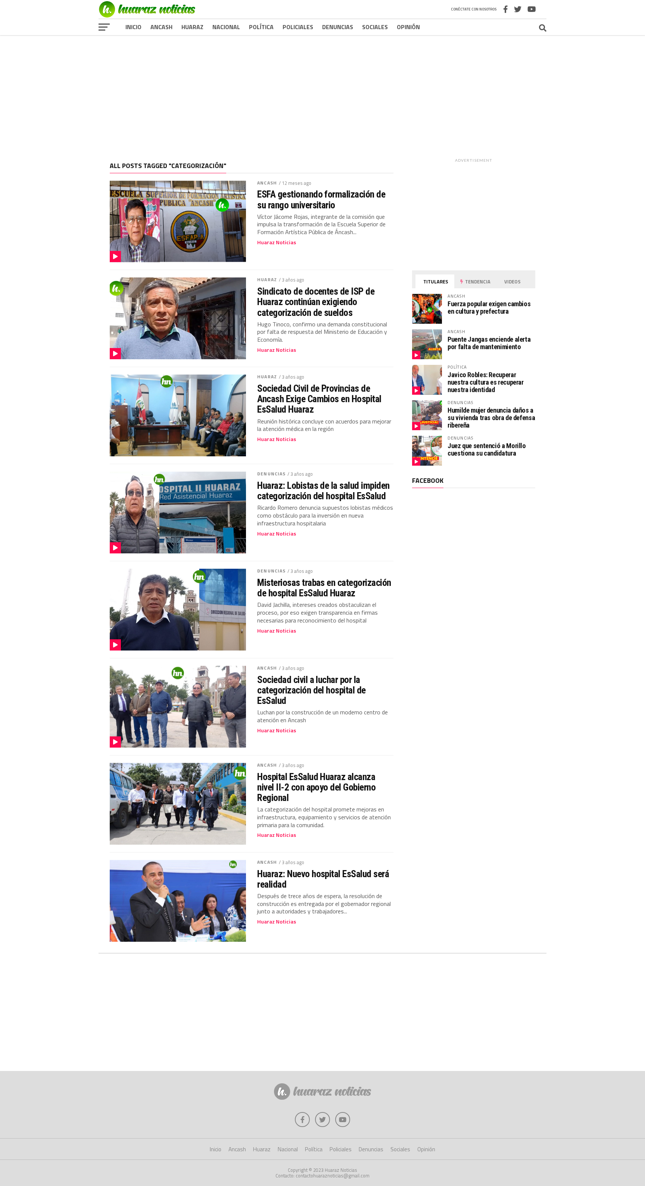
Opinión (408, 26)
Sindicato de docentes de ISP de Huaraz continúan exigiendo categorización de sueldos (315, 301)
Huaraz (192, 26)
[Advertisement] (322, 93)
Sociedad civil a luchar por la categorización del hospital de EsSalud (311, 690)
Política (261, 26)
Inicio (133, 26)
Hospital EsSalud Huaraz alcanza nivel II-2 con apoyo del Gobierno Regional (316, 787)
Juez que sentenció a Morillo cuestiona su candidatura (487, 449)
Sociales (375, 26)
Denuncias (337, 26)
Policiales (298, 26)
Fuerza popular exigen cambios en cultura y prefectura (489, 307)
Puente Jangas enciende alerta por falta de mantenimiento (489, 343)
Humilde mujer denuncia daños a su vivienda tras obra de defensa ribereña (491, 417)
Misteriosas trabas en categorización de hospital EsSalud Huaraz (324, 587)
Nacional (226, 26)
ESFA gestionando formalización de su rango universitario (321, 199)
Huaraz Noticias (276, 242)
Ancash (161, 26)
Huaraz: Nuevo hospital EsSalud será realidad (323, 879)
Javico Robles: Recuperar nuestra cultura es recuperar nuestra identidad (486, 382)
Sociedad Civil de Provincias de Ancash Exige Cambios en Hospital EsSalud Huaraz (319, 399)
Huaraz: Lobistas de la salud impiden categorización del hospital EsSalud (323, 490)
